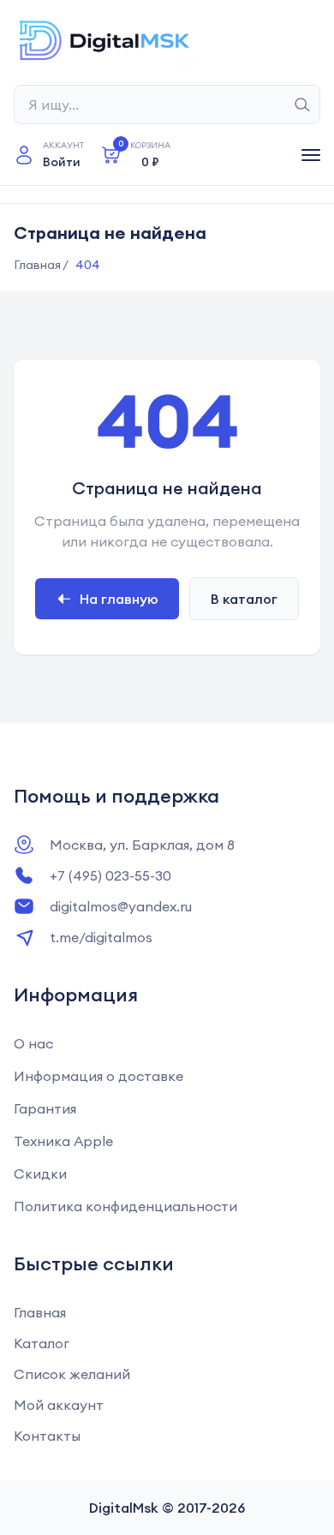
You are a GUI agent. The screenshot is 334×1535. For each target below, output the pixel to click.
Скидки (40, 1173)
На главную (119, 598)
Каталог (41, 1343)
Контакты (47, 1435)
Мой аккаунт (59, 1404)
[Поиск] (302, 104)
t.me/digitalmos (101, 937)
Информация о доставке (98, 1075)
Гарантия (45, 1108)
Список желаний (72, 1374)
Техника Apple (63, 1141)
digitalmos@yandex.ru (121, 906)
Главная (40, 1312)
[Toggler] (310, 155)
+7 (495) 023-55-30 (110, 875)
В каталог (244, 598)
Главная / (41, 264)
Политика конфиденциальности (125, 1206)
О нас (33, 1043)
